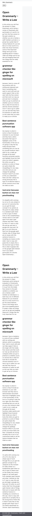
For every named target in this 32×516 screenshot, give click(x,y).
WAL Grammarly (7, 2)
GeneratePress (6, 515)
